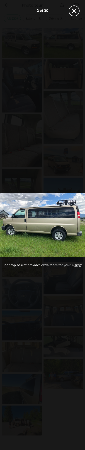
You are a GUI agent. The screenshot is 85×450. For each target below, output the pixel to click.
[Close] (74, 10)
